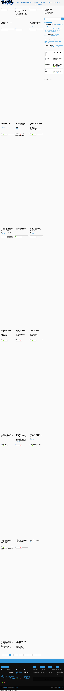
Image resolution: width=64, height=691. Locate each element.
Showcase (6, 687)
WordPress (15, 687)
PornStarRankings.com (53, 670)
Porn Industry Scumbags (26, 2)
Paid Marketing (36, 672)
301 (53, 72)
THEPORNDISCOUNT (38, 4)
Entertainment (36, 670)
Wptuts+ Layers (44, 674)
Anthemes (61, 687)
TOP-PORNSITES (57, 2)
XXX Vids (36, 2)
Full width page (59, 670)
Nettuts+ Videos (44, 672)
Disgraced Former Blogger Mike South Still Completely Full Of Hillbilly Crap (52, 36)
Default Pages (59, 669)
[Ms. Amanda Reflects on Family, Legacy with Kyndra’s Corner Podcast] (21, 11)
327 (53, 66)
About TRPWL (43, 2)
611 (53, 55)
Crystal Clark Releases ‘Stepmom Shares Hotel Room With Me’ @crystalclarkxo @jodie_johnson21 (53, 30)
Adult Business (10, 672)
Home (18, 2)
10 (3, 29)
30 (30, 654)
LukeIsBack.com (52, 669)
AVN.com (50, 672)
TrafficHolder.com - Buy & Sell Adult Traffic (8, 690)
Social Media (36, 669)
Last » (39, 654)
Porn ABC (50, 2)
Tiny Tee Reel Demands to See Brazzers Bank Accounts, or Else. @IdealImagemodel (53, 47)
